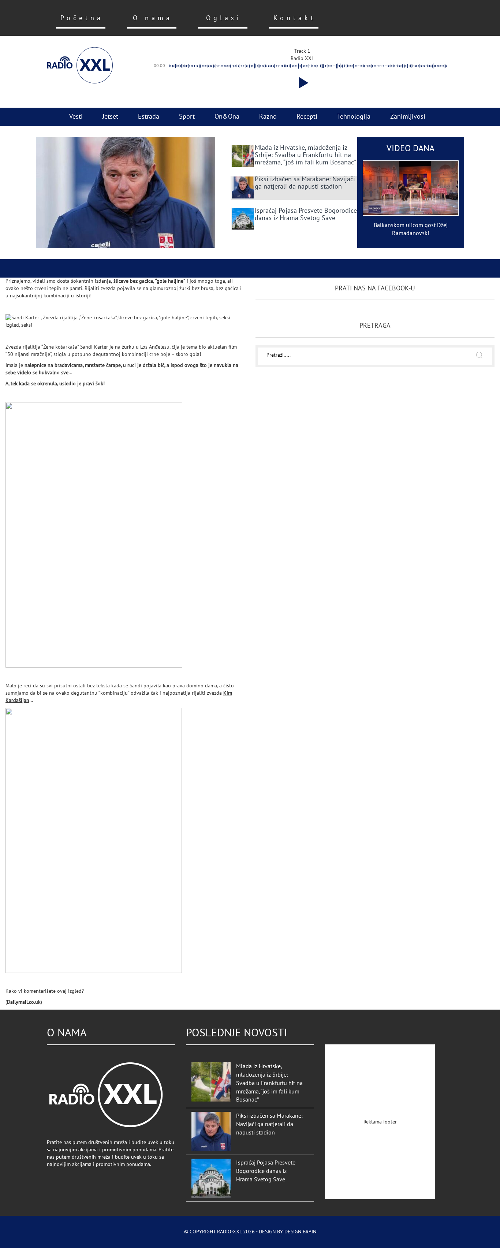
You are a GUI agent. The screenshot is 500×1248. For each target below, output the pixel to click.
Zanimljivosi (407, 116)
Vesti (76, 116)
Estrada (148, 116)
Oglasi (224, 18)
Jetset (110, 116)
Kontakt (294, 18)
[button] (302, 83)
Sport (187, 116)
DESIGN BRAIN (300, 1232)
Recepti (306, 116)
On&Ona (226, 116)
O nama (152, 18)
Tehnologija (353, 116)
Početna (81, 18)
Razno (268, 116)
